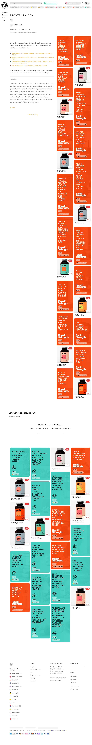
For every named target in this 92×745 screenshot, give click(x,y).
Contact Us (33, 681)
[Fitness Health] (5, 5)
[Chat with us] (86, 3)
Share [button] (13, 107)
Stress (59, 7)
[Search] (41, 3)
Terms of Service (51, 730)
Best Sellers (15, 7)
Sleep (88, 7)
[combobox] (26, 3)
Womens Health (79, 7)
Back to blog (33, 115)
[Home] (10, 29)
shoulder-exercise (31, 32)
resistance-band (22, 32)
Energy (34, 7)
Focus (41, 7)
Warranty (32, 678)
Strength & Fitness (16, 29)
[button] (88, 3)
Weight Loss (50, 7)
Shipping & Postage (35, 675)
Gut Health (68, 7)
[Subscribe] (63, 433)
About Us (32, 667)
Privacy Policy (63, 730)
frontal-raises (13, 32)
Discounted (26, 7)
